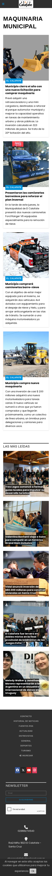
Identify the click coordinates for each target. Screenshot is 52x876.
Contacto (26, 716)
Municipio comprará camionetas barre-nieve (22, 285)
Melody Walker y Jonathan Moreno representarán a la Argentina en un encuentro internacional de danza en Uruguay (22, 687)
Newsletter (17, 785)
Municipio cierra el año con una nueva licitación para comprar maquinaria (23, 89)
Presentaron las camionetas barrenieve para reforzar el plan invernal (24, 196)
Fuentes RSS (26, 726)
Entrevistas (26, 736)
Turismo (26, 751)
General (26, 741)
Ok (32, 871)
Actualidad (26, 731)
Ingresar (27, 756)
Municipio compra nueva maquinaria (22, 384)
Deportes (26, 746)
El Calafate (13, 81)
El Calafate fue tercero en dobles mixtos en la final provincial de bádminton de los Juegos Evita (25, 638)
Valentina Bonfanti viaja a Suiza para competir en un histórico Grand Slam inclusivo (25, 540)
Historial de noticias (26, 721)
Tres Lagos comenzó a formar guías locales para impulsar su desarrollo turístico (24, 490)
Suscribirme (26, 800)
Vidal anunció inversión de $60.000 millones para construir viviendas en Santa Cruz (25, 590)
